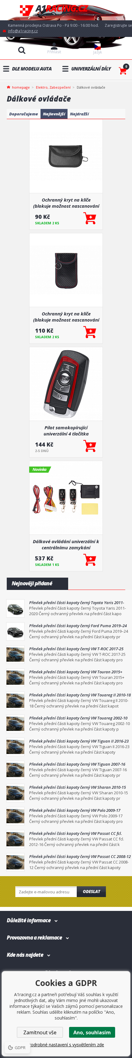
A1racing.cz (66, 10)
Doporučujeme (23, 114)
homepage (21, 87)
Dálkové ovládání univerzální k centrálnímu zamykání (66, 544)
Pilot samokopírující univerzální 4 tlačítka (66, 430)
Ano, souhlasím (92, 1032)
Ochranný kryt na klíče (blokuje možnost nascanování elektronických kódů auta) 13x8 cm (66, 317)
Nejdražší (79, 114)
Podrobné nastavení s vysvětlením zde (66, 1045)
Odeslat (91, 891)
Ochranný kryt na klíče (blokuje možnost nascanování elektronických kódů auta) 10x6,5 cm (66, 203)
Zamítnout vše (39, 1032)
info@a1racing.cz (23, 31)
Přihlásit (54, 51)
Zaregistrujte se (118, 25)
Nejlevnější (54, 114)
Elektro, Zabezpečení (53, 87)
